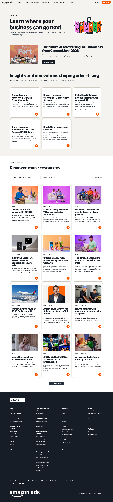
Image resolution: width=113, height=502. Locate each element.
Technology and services (43, 452)
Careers (74, 480)
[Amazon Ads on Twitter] (14, 484)
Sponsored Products (14, 433)
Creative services (40, 424)
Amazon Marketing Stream (42, 439)
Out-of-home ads (14, 446)
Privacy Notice (31, 480)
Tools (56, 2)
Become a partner (92, 434)
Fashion (64, 421)
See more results (56, 383)
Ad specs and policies (93, 418)
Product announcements (94, 413)
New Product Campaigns (42, 467)
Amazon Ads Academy (93, 410)
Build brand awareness (15, 410)
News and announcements (94, 424)
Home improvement (67, 434)
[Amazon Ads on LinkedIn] (10, 484)
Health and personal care (68, 429)
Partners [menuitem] (91, 429)
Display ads (12, 439)
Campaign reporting (40, 441)
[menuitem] (17, 439)
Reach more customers (15, 413)
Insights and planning (42, 408)
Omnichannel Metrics (41, 444)
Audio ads (12, 444)
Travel (63, 444)
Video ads (12, 441)
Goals (20, 2)
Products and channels (32, 2)
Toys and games (66, 442)
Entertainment (65, 418)
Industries (65, 408)
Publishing (64, 437)
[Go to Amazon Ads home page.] (25, 493)
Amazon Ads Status (64, 480)
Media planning (39, 413)
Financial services (66, 424)
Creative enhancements (41, 421)
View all (11, 449)
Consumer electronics (67, 416)
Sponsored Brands (14, 436)
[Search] (91, 2)
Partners (63, 2)
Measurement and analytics (41, 433)
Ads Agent (38, 470)
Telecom (64, 439)
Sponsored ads (13, 431)
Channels (65, 450)
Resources (90, 416)
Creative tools (39, 426)
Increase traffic (13, 416)
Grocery (64, 426)
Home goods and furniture (68, 431)
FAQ (89, 421)
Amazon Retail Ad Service (42, 465)
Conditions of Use (21, 480)
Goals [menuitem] (11, 408)
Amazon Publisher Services (42, 462)
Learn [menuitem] (90, 408)
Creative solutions (41, 418)
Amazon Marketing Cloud (42, 457)
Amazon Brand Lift (40, 436)
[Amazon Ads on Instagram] (17, 484)
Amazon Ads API (40, 460)
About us (12, 480)
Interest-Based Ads (42, 480)
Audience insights (40, 410)
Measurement (47, 2)
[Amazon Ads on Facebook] (23, 484)
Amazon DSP (39, 454)
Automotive (65, 410)
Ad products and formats (15, 427)
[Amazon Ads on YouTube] (20, 484)
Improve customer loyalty (16, 421)
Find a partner (91, 431)
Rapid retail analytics (41, 446)
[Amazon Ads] (6, 2)
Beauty (63, 413)
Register (106, 2)
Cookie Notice (53, 480)
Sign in (97, 2)
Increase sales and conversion (17, 418)
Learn (71, 2)
